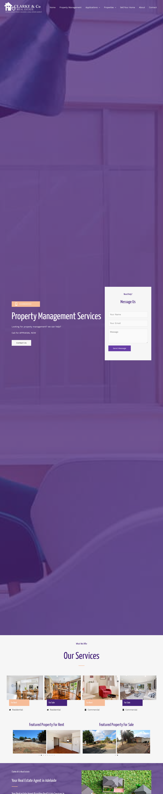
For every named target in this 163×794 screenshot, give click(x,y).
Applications (92, 7)
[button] (15, 741)
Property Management (71, 7)
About (142, 7)
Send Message (119, 348)
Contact (153, 7)
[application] (99, 7)
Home (52, 7)
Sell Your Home (127, 7)
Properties (109, 7)
